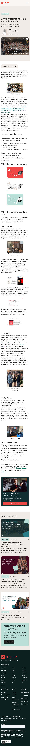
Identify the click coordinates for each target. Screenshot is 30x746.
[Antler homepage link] (5, 3)
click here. (4, 472)
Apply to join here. (21, 468)
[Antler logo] (9, 657)
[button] (27, 3)
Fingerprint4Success (7, 343)
